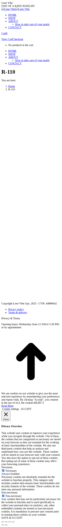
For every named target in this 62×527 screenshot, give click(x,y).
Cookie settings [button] (10, 408)
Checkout (18, 39)
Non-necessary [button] (9, 492)
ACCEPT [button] (26, 408)
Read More (7, 405)
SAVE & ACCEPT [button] (12, 517)
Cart (4, 33)
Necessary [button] (7, 467)
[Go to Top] (31, 390)
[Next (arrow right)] (6, 524)
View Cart (7, 39)
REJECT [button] (39, 402)
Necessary (11, 470)
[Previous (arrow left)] (2, 524)
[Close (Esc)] (2, 521)
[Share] (6, 521)
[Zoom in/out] (13, 521)
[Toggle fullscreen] (9, 521)
